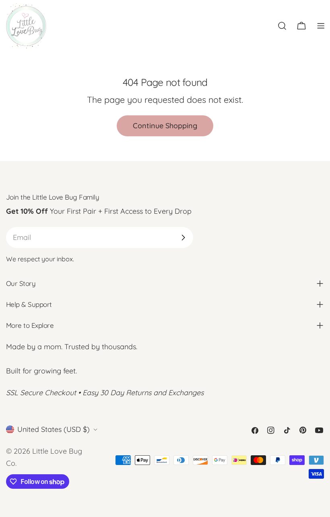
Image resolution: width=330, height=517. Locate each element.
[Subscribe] (183, 237)
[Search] (282, 26)
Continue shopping (165, 125)
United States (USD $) (53, 429)
